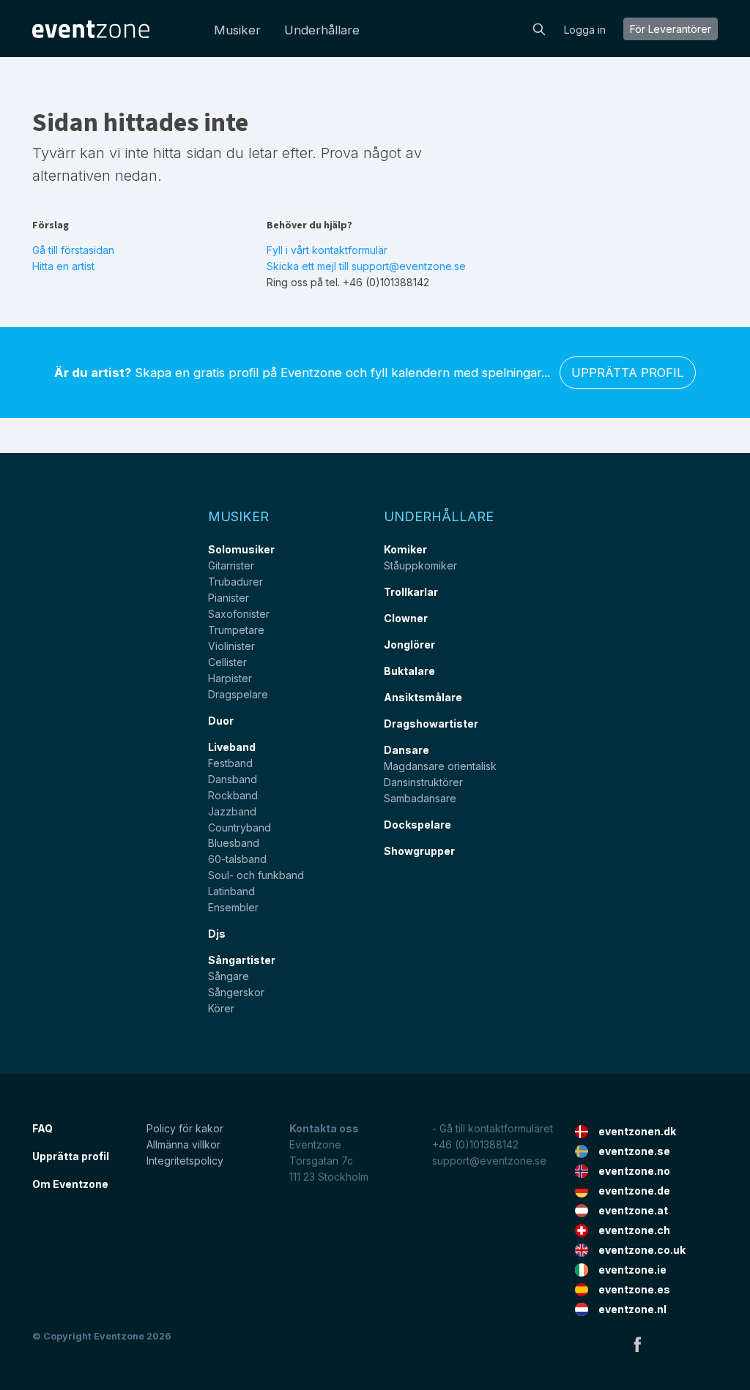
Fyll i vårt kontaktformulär (327, 250)
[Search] (539, 27)
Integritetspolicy (184, 1160)
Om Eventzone (70, 1184)
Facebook (637, 1344)
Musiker (237, 30)
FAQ (42, 1128)
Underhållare (322, 30)
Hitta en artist (63, 266)
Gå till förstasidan (73, 250)
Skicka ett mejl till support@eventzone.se (366, 266)
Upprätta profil (627, 372)
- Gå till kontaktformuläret (492, 1128)
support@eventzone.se (489, 1160)
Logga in (585, 29)
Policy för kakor (184, 1128)
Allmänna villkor (183, 1144)
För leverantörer (670, 29)
